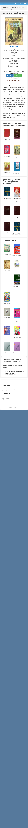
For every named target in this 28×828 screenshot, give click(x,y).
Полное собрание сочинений (15, 50)
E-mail (7, 398)
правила (22, 389)
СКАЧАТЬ (10, 75)
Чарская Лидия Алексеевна (16, 49)
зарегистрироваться (10, 374)
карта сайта (17, 389)
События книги (14, 69)
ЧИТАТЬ (18, 75)
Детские (13, 7)
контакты (12, 389)
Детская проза (20, 7)
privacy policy (5, 390)
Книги (8, 7)
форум (7, 389)
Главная (4, 7)
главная (4, 389)
